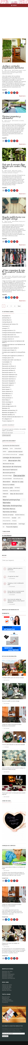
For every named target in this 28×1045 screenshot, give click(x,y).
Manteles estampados (8, 974)
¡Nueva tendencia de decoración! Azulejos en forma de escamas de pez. (13, 768)
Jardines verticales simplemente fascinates (13, 66)
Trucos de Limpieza (12, 527)
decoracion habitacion (10, 470)
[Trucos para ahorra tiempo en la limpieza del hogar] (14, 857)
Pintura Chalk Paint (6, 520)
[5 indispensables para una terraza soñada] (14, 668)
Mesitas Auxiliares (6, 517)
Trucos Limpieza (6, 421)
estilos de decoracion (15, 490)
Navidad (14, 517)
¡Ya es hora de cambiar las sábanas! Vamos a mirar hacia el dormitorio (16, 601)
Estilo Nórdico (6, 395)
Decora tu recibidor (8, 485)
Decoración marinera (8, 379)
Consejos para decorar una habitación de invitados (13, 345)
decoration (6, 482)
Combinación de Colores (9, 324)
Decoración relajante (14, 72)
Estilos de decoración (8, 406)
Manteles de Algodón (8, 412)
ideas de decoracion (16, 494)
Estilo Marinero (6, 393)
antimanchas (5, 318)
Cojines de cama (6, 986)
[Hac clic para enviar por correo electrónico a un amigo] (3, 93)
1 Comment (6, 747)
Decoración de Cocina (8, 368)
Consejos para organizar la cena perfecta (13, 352)
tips (3, 526)
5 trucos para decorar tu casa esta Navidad (13, 744)
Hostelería (5, 1002)
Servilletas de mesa (7, 1001)
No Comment (8, 70)
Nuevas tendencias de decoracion (12, 73)
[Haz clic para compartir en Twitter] (9, 93)
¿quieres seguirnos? (8, 425)
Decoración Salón (7, 385)
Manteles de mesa (7, 971)
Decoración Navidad (7, 381)
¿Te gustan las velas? (13, 576)
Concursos (5, 326)
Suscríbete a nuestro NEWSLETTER (12, 1026)
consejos (20, 70)
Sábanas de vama (7, 985)
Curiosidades (19, 71)
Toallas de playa (6, 999)
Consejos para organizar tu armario (14, 277)
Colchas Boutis (6, 322)
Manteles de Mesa (7, 414)
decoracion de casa (8, 463)
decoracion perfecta (9, 472)
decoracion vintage (7, 475)
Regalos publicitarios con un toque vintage (13, 217)
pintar (19, 517)
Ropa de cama (6, 997)
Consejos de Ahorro (7, 330)
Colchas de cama (6, 987)
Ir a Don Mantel (6, 535)
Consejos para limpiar (11, 171)
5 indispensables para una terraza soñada (13, 677)
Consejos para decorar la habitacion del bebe (13, 341)
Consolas (4, 460)
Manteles (4, 408)
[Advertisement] (14, 22)
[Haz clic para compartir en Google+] (11, 93)
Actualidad (16, 70)
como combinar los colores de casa (10, 454)
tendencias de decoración (10, 524)
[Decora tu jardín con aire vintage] (14, 691)
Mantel (4, 496)
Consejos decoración (8, 335)
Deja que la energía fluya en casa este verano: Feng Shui (14, 166)
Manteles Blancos (9, 509)
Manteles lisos (6, 973)
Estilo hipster (6, 389)
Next (19, 306)
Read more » (22, 96)
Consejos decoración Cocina (10, 337)
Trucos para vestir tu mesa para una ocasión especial (13, 793)
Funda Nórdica (6, 989)
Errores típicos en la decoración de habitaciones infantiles (16, 591)
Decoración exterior (6, 72)
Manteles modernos (7, 975)
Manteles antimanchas (8, 410)
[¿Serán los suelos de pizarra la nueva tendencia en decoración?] (14, 715)
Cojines (11, 448)
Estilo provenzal (6, 398)
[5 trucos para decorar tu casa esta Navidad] (14, 737)
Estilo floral (5, 387)
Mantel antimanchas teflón (11, 499)
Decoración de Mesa (7, 370)
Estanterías (5, 490)
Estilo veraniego (6, 402)
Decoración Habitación (8, 374)
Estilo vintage (6, 404)
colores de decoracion (15, 451)
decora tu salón (8, 488)
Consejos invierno (7, 339)
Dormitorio (17, 487)
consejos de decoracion (12, 457)
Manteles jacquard (7, 977)
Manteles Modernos (19, 514)
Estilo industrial (6, 391)
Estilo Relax (5, 400)
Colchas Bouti (6, 320)
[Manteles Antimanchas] (11, 634)
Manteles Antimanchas (12, 505)
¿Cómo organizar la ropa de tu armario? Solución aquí (13, 271)
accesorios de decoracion (11, 445)
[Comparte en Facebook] (6, 93)
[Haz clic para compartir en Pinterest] (17, 93)
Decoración (10, 172)
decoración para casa (18, 478)
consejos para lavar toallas (9, 348)
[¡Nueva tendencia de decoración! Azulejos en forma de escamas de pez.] (14, 758)
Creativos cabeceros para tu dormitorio (15, 569)
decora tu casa (17, 482)
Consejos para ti (13, 71)
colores (4, 451)
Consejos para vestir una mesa (10, 360)
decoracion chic (14, 460)
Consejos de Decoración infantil (11, 332)
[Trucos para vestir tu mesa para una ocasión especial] (14, 783)
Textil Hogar (22, 523)
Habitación (5, 493)
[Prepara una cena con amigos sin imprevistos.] (14, 933)
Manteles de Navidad (8, 514)
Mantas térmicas (6, 990)
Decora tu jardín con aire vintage (10, 701)
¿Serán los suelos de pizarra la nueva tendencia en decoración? (11, 725)
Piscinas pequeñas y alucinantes (11, 117)
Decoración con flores (8, 366)
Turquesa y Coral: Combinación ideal (16, 583)
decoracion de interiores (12, 466)
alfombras (5, 448)
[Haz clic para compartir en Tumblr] (14, 93)
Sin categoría (15, 172)
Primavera (14, 520)
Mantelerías (5, 998)
